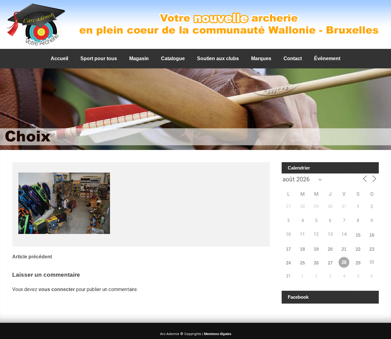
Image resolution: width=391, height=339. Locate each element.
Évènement (327, 58)
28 (344, 262)
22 (358, 249)
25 (302, 262)
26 (316, 262)
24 (288, 262)
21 (344, 249)
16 (371, 235)
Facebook (298, 297)
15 (358, 235)
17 (288, 249)
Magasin (139, 58)
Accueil (59, 58)
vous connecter (56, 289)
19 (316, 249)
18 (302, 249)
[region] (195, 24)
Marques (261, 58)
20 (330, 249)
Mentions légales (217, 334)
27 (330, 262)
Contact (292, 58)
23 (371, 249)
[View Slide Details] (195, 24)
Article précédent (32, 256)
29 (358, 262)
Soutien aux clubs (218, 58)
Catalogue (173, 58)
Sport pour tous (98, 58)
